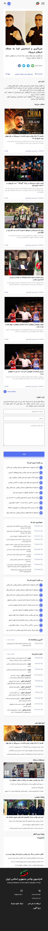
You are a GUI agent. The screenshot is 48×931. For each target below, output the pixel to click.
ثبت (24, 454)
